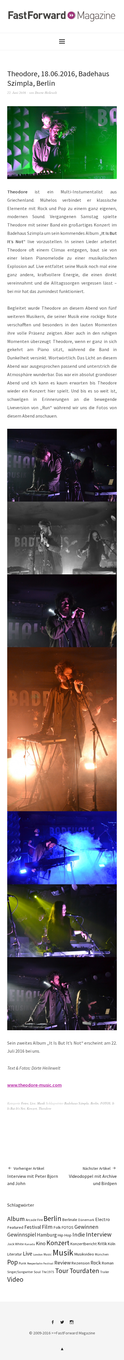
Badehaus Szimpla (76, 1103)
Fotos (24, 1103)
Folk (57, 1227)
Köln (111, 1243)
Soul (37, 1272)
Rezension (81, 1263)
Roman (108, 1263)
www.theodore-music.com (34, 1085)
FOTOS (105, 1103)
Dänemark (86, 1220)
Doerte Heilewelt (46, 92)
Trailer (104, 1272)
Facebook (52, 1324)
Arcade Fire (34, 1219)
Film (47, 1226)
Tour (62, 1270)
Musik (41, 1103)
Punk (22, 1263)
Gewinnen (86, 1226)
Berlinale (69, 1219)
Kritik (102, 1243)
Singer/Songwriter (20, 1272)
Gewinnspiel (21, 1234)
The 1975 (48, 1272)
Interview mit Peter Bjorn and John (32, 1176)
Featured (15, 1227)
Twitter (62, 1324)
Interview (99, 1234)
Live (32, 1103)
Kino (41, 1243)
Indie (78, 1234)
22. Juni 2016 (16, 92)
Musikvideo (84, 1254)
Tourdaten (84, 1270)
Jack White (15, 1244)
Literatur (14, 1254)
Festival (32, 1227)
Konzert (32, 1108)
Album (16, 1219)
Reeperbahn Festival (40, 1263)
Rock (96, 1263)
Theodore (45, 1108)
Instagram (71, 1324)
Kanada (30, 1244)
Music (48, 1254)
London (38, 1254)
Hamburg (47, 1235)
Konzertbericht (83, 1243)
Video (15, 1279)
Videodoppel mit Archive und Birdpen (93, 1176)
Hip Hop (65, 1235)
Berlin (95, 1103)
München (102, 1254)
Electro (102, 1219)
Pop (12, 1262)
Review (62, 1262)
